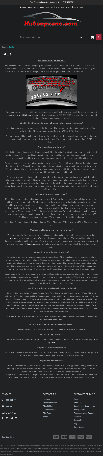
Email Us (8, 406)
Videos (45, 417)
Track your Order (63, 7)
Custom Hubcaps (49, 410)
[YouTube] (16, 418)
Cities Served (79, 427)
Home (4, 47)
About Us (77, 403)
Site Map (77, 417)
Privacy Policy (79, 410)
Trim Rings (47, 413)
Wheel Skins (48, 406)
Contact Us (78, 420)
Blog (75, 424)
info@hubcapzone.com (29, 115)
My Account (78, 7)
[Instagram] (12, 418)
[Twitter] (7, 418)
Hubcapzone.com (16, 238)
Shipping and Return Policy (84, 406)
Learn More (67, 2)
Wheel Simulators (50, 403)
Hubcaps (46, 399)
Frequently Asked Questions (85, 413)
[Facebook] (3, 418)
